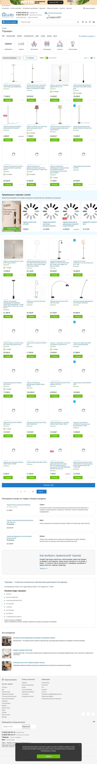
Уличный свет (6, 703)
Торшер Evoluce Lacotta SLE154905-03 (18, 505)
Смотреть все (11, 228)
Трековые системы (8, 694)
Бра (3, 689)
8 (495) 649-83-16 (22, 13)
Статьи (44, 692)
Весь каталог (6, 714)
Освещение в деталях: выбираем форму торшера (29, 662)
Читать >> (44, 568)
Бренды (4, 717)
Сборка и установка (52, 8)
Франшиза (42, 8)
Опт (43, 687)
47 (33, 491)
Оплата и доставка (15, 8)
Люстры (4, 687)
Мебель (4, 705)
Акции (24, 687)
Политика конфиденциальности (52, 694)
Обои (3, 710)
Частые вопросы (27, 689)
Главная (4, 28)
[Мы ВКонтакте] (88, 714)
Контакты (69, 8)
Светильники (6, 692)
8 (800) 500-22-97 (22, 15)
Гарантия (62, 8)
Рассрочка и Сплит (28, 696)
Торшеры (5, 701)
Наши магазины (90, 8)
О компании (5, 8)
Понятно (48, 756)
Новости (44, 689)
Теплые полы (6, 708)
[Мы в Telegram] (83, 714)
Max (3, 740)
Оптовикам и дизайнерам (30, 8)
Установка (25, 694)
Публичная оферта (47, 696)
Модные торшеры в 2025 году (22, 650)
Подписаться (26, 726)
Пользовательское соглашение (51, 698)
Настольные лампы (8, 698)
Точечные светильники (9, 696)
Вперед (40, 491)
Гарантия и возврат (28, 692)
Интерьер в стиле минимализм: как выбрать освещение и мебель (34, 638)
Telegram (5, 737)
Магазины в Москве (8, 746)
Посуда (4, 712)
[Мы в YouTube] (93, 714)
